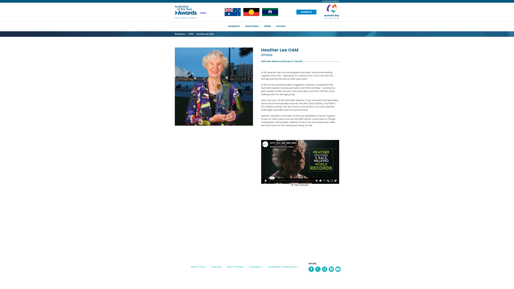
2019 (191, 34)
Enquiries (216, 267)
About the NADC (235, 267)
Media (267, 26)
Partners (281, 26)
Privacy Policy (198, 267)
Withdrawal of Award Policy (283, 267)
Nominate (306, 12)
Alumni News (252, 26)
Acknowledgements (330, 1)
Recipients (234, 26)
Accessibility (256, 267)
